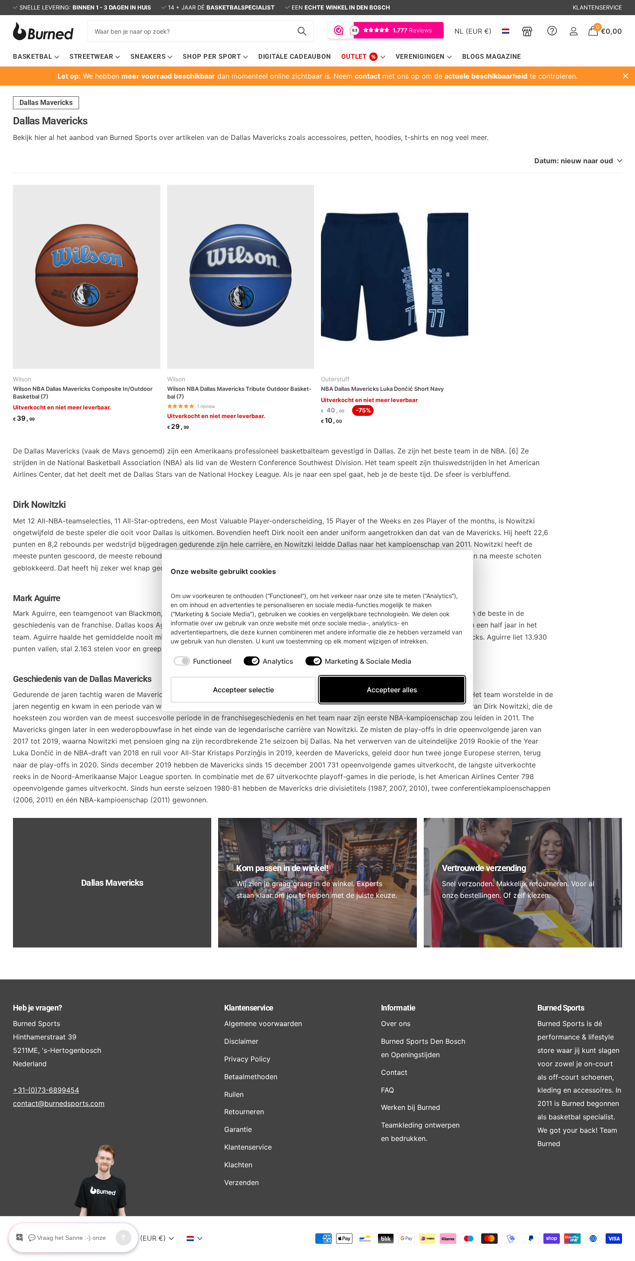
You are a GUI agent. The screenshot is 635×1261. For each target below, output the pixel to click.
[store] (527, 31)
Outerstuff (335, 379)
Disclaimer (241, 1041)
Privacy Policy (247, 1059)
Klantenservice (248, 1007)
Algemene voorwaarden (263, 1023)
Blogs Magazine (491, 56)
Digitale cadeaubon (294, 56)
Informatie (398, 1007)
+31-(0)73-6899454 (46, 1090)
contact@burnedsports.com (59, 1103)
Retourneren (244, 1111)
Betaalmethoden (250, 1076)
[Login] (573, 31)
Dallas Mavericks (46, 102)
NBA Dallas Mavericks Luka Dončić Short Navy (382, 388)
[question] (552, 31)
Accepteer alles (392, 689)
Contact (394, 1072)
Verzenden (241, 1182)
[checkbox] (203, 661)
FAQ (387, 1090)
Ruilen (234, 1094)
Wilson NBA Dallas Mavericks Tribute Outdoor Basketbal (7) (239, 392)
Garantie (238, 1129)
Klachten (238, 1164)
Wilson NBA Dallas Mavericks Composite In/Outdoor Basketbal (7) (82, 392)
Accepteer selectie (243, 689)
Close (625, 76)
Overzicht (444, 571)
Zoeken (302, 31)
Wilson (22, 379)
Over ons (395, 1023)
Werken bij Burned (410, 1107)
